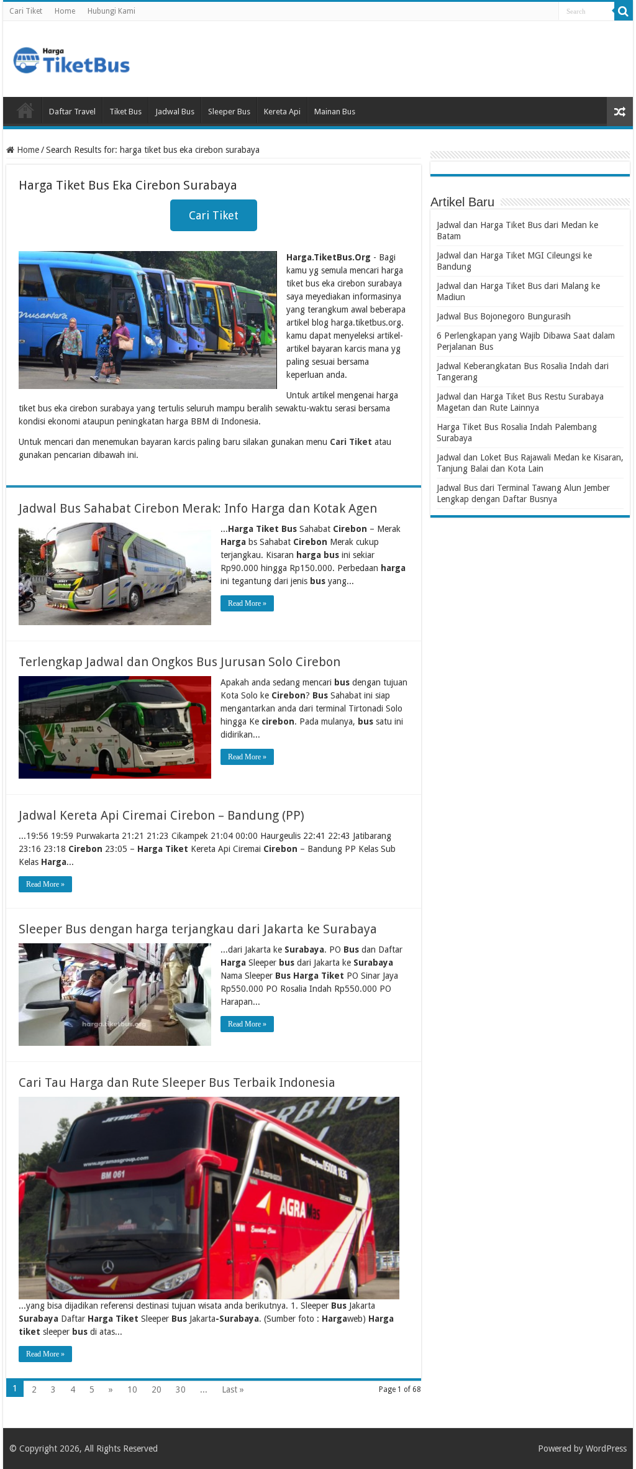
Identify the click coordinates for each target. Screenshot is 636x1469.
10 (132, 1389)
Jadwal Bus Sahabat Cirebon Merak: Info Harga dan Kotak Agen (198, 508)
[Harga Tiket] (71, 58)
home (25, 110)
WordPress (606, 1448)
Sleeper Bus (229, 111)
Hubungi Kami (111, 11)
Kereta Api (282, 111)
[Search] (623, 11)
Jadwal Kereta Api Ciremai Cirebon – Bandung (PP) (161, 815)
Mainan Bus (334, 111)
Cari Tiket (25, 11)
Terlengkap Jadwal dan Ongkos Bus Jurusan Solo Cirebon (179, 661)
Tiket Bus (125, 111)
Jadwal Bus (174, 111)
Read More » (247, 603)
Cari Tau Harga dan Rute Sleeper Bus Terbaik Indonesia (177, 1082)
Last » (233, 1389)
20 (156, 1389)
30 (181, 1389)
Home (65, 11)
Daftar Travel (72, 111)
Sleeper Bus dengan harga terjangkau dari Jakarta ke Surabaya (198, 929)
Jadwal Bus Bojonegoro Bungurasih (504, 316)
